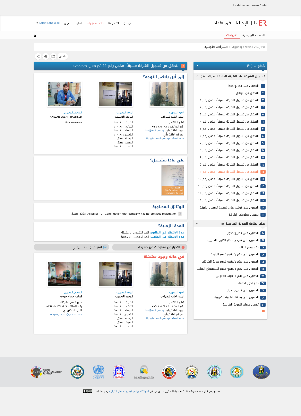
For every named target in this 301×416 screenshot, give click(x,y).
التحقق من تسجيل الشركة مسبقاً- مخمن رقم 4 (229, 122)
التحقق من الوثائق (247, 93)
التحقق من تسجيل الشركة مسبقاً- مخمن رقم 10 (228, 165)
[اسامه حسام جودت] (64, 274)
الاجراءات (232, 35)
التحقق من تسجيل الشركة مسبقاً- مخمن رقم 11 (228, 172)
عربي (66, 23)
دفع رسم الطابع (249, 247)
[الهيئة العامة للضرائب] (166, 94)
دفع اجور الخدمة (248, 283)
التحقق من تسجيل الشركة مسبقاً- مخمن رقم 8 (229, 150)
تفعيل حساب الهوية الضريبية (241, 305)
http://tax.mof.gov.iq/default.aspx (164, 138)
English (78, 23)
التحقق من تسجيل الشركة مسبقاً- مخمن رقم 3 (229, 115)
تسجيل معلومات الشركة (244, 215)
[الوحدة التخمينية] (115, 94)
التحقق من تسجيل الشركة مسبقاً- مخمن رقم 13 (228, 186)
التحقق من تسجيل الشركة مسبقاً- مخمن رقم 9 (229, 158)
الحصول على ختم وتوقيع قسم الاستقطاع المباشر (228, 269)
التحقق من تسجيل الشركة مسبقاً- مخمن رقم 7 (229, 143)
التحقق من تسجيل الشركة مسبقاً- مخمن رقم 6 (229, 136)
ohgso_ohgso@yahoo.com (66, 314)
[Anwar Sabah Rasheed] (64, 94)
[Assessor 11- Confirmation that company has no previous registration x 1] (172, 180)
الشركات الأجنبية (216, 47)
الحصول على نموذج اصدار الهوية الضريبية (233, 240)
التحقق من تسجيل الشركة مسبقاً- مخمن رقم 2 (229, 107)
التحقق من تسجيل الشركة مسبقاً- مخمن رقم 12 (228, 179)
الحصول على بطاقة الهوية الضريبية (236, 298)
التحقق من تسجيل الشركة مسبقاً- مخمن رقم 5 (229, 129)
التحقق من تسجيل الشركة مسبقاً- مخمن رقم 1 (229, 100)
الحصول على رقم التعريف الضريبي (237, 276)
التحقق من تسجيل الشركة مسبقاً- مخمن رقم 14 (228, 193)
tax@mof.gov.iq (154, 130)
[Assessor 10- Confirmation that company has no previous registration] (180, 214)
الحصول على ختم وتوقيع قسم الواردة (235, 255)
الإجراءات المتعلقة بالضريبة (248, 47)
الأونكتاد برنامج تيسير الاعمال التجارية (129, 391)
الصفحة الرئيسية (253, 35)
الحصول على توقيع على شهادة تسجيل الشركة (229, 208)
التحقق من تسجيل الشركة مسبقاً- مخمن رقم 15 (228, 201)
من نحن (127, 23)
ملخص (62, 56)
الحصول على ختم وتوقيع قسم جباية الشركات (230, 262)
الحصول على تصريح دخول (243, 86)
